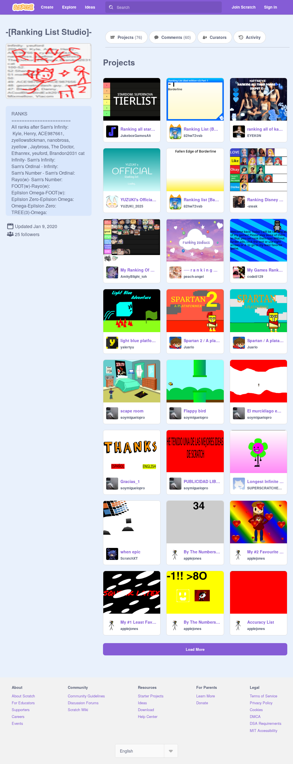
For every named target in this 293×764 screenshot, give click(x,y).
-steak (252, 206)
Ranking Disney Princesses (265, 199)
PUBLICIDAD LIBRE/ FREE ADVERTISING (202, 481)
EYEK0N (254, 135)
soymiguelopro (132, 417)
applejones (192, 558)
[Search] (111, 7)
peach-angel (194, 276)
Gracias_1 (130, 481)
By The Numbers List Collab (202, 622)
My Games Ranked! (265, 270)
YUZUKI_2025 (131, 206)
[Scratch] (23, 7)
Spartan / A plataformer (265, 340)
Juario (189, 347)
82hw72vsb (193, 135)
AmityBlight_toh (133, 276)
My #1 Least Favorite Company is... (138, 622)
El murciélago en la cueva (265, 411)
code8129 (255, 276)
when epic (130, 551)
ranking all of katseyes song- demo (265, 129)
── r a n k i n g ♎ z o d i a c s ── (202, 270)
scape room (131, 411)
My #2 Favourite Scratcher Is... (265, 551)
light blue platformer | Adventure (138, 340)
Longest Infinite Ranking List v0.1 (265, 481)
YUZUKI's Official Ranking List (138, 199)
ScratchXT (129, 558)
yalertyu (127, 347)
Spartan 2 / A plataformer (202, 340)
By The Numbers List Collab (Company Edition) (202, 551)
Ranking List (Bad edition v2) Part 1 (202, 129)
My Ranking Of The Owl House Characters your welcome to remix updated (138, 270)
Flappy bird (195, 411)
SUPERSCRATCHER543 (265, 487)
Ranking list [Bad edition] (202, 199)
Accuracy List (260, 622)
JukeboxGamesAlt (135, 135)
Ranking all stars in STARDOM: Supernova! (138, 129)
